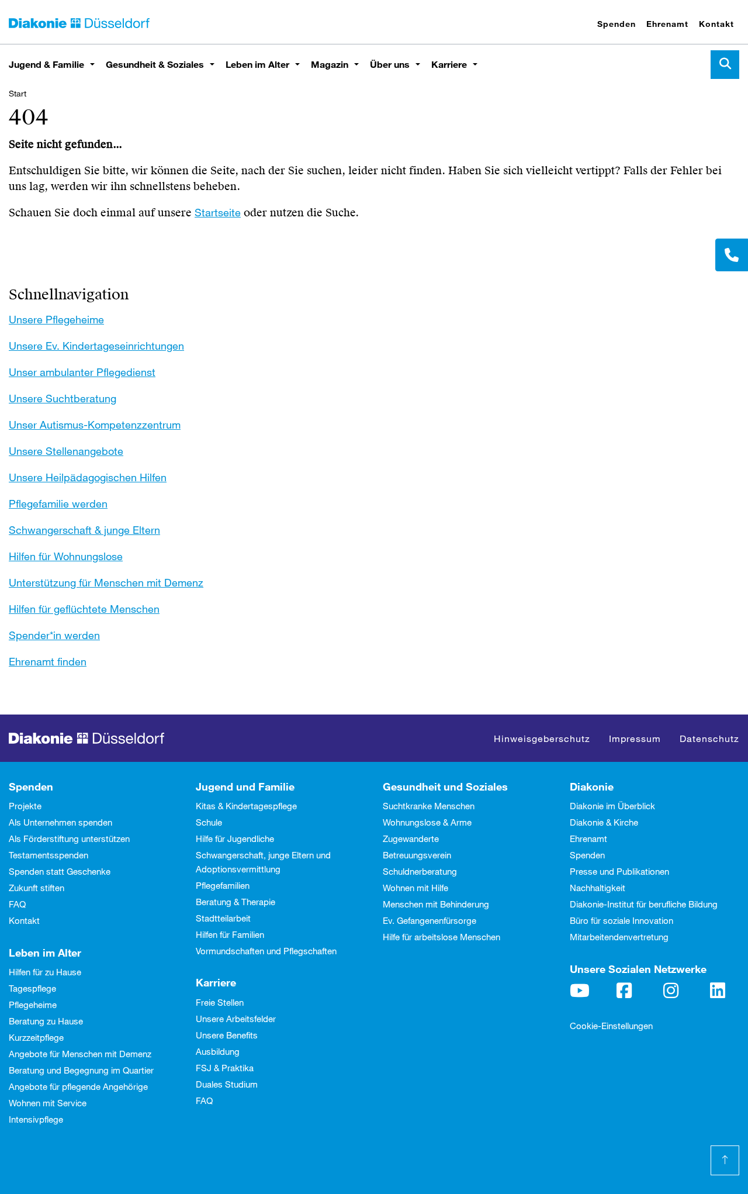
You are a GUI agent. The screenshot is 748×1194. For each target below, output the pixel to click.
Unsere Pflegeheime (56, 319)
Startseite (218, 212)
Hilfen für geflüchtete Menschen (84, 608)
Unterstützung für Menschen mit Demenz (106, 582)
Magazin (329, 64)
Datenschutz (709, 738)
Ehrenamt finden (47, 661)
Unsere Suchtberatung (62, 398)
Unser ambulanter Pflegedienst (82, 371)
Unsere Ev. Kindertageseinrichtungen (96, 345)
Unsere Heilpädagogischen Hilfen (88, 477)
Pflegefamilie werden (58, 503)
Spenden (616, 24)
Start (17, 93)
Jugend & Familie (46, 64)
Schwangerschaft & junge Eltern (84, 529)
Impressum (635, 738)
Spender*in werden (54, 635)
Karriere (449, 64)
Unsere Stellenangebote (66, 450)
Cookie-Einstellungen (611, 1025)
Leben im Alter (257, 64)
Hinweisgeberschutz (542, 738)
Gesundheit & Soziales (155, 64)
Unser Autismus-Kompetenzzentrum (95, 424)
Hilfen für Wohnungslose (66, 556)
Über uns (390, 64)
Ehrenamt (667, 24)
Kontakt (716, 24)
